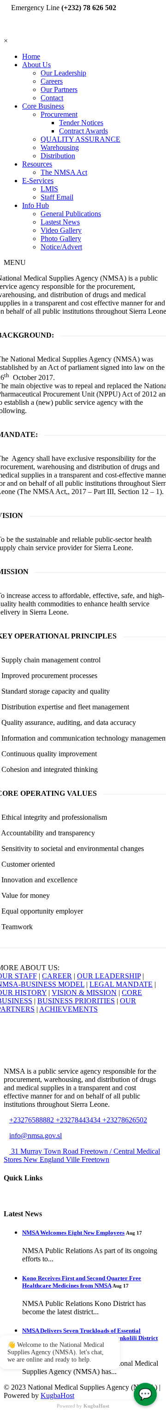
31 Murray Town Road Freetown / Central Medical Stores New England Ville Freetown (82, 1155)
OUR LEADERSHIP (109, 976)
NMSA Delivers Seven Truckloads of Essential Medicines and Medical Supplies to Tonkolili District (90, 1334)
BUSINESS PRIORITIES (76, 1001)
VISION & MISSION (84, 992)
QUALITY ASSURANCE (80, 139)
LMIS (49, 189)
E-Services (37, 180)
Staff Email (57, 197)
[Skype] (28, 32)
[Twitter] (6, 32)
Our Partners (59, 89)
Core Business (43, 106)
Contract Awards (83, 131)
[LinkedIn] (23, 32)
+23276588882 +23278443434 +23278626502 (78, 1120)
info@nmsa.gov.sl (35, 1135)
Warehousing (60, 147)
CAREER (57, 976)
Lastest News (60, 222)
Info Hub (35, 205)
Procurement (59, 114)
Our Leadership (63, 73)
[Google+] (17, 32)
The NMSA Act (64, 172)
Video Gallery (61, 230)
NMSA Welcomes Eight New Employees (73, 1232)
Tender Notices (81, 123)
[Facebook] (12, 32)
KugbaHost (57, 1395)
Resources (37, 164)
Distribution (58, 156)
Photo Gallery (61, 238)
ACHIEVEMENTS (68, 1009)
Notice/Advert (61, 247)
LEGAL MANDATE (121, 984)
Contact (52, 98)
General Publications (71, 214)
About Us (36, 65)
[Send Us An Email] (34, 32)
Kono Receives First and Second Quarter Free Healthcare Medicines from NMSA (81, 1282)
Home (31, 56)
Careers (52, 81)
